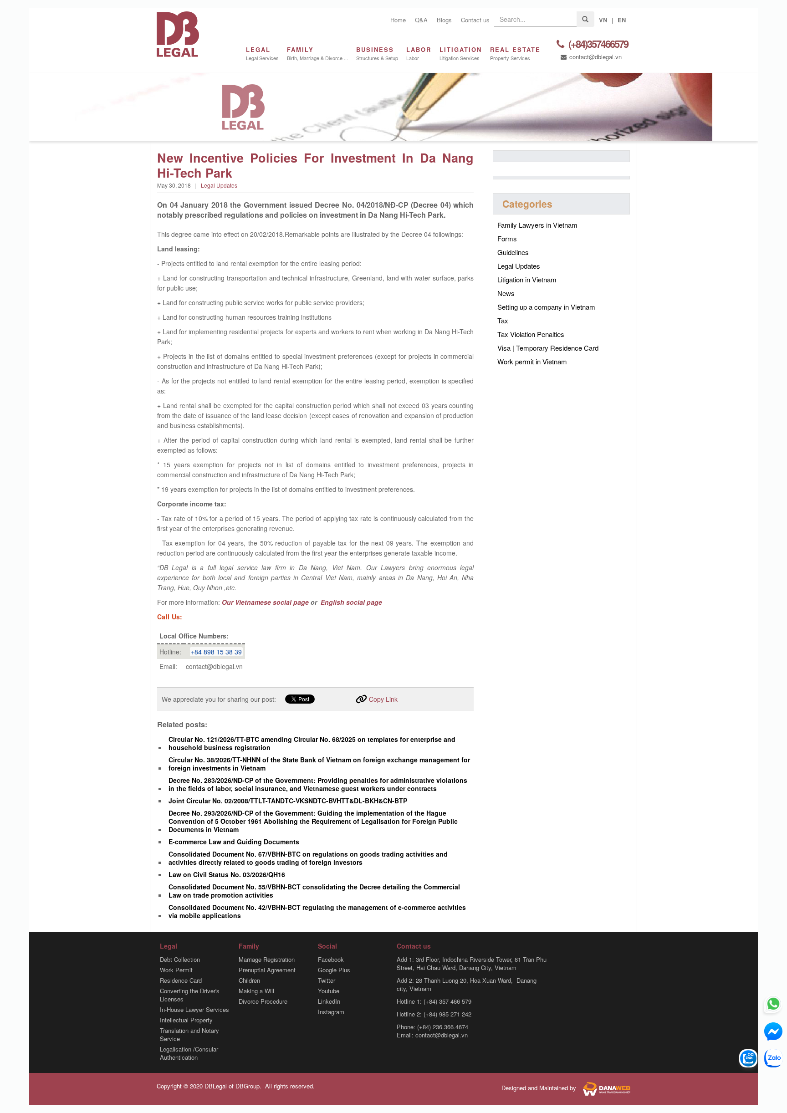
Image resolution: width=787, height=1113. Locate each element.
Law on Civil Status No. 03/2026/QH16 (227, 874)
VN (603, 19)
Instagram (331, 1012)
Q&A (421, 19)
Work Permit (176, 970)
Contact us (475, 19)
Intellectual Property (186, 1020)
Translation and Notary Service (189, 1034)
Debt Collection (180, 959)
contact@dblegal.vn (594, 56)
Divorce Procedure (263, 1001)
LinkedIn (329, 1001)
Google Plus (334, 970)
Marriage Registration (267, 959)
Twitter (326, 980)
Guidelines (513, 252)
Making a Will (256, 991)
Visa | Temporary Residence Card (547, 347)
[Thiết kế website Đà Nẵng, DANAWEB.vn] (604, 1087)
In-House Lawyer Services (194, 1010)
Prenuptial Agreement (267, 970)
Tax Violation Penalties (530, 334)
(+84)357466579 (597, 44)
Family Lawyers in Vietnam (537, 225)
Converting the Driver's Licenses (190, 995)
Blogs (444, 19)
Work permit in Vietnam (532, 361)
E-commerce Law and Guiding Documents (234, 841)
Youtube (328, 991)
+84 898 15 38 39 (216, 651)
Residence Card (181, 980)
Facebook (331, 959)
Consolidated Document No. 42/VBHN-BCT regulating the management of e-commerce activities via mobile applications (317, 911)
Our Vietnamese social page (265, 602)
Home (398, 19)
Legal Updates (219, 185)
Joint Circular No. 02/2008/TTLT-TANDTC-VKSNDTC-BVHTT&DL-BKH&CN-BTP (288, 800)
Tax (502, 320)
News (506, 293)
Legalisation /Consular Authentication (189, 1053)
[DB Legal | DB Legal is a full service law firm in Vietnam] (178, 33)
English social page (350, 602)
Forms (507, 238)
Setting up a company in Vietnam (546, 306)
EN (622, 19)
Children (249, 980)
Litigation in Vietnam (527, 279)
